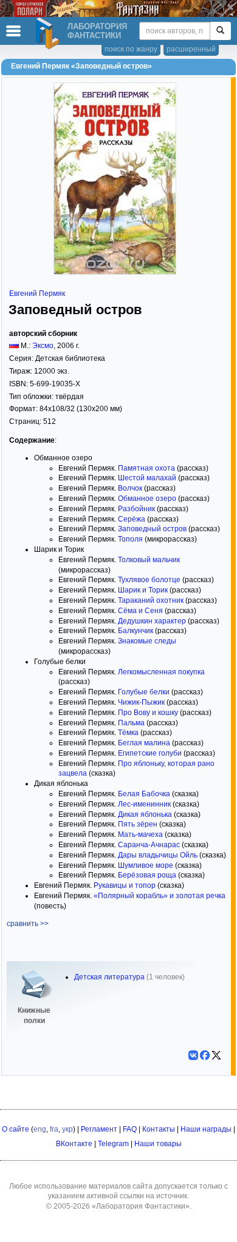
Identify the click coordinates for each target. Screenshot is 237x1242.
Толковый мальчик (149, 560)
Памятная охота (146, 468)
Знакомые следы (147, 641)
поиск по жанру (131, 49)
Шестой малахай (147, 478)
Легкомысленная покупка (161, 672)
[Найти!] (220, 31)
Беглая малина (144, 743)
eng (39, 1129)
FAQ (130, 1129)
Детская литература (109, 977)
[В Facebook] (205, 1055)
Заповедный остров (152, 529)
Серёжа (131, 519)
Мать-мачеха (140, 834)
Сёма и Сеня (140, 610)
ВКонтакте (74, 1144)
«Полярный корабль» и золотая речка (159, 895)
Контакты (158, 1129)
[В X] (216, 1055)
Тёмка (128, 732)
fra (54, 1129)
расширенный (191, 49)
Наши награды (206, 1129)
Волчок (130, 488)
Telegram (113, 1144)
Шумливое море (145, 865)
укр (67, 1129)
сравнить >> (28, 923)
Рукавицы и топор (125, 885)
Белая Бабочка (144, 794)
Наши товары (158, 1144)
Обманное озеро (147, 498)
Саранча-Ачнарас (149, 845)
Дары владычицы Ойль (157, 855)
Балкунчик (135, 630)
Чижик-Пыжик (141, 702)
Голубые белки (144, 692)
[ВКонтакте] (193, 1055)
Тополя (130, 539)
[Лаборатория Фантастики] (49, 33)
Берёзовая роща (147, 875)
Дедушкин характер (152, 621)
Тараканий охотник (151, 600)
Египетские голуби (150, 753)
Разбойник (136, 509)
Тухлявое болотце (149, 580)
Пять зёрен (137, 824)
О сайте (15, 1129)
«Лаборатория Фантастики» (141, 1206)
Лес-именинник (144, 804)
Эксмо (42, 345)
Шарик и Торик (143, 590)
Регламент (99, 1129)
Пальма (131, 723)
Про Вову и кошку (148, 712)
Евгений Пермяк (37, 293)
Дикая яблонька (145, 814)
